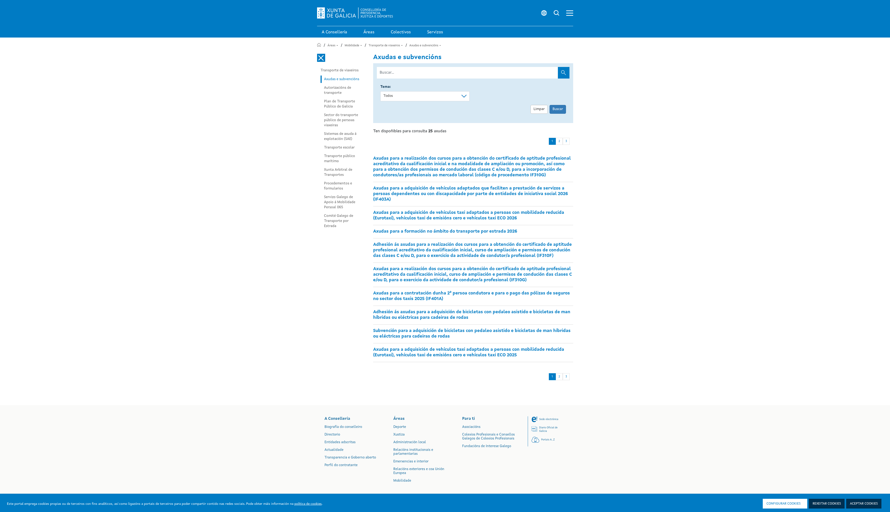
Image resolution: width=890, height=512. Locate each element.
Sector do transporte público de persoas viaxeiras (341, 120)
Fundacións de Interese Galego (486, 446)
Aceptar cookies (864, 503)
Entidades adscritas (340, 442)
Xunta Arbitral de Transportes (338, 172)
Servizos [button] (435, 32)
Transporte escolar (339, 147)
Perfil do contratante (341, 465)
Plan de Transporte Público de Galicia (339, 104)
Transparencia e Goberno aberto (350, 457)
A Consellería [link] (334, 32)
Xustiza (399, 434)
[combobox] (425, 96)
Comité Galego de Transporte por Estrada (338, 221)
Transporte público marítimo (339, 158)
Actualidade (333, 450)
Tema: (385, 87)
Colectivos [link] (401, 32)
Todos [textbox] (388, 96)
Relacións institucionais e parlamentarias (413, 452)
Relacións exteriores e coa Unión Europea (418, 471)
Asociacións (471, 427)
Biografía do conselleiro (343, 427)
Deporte (399, 427)
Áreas (331, 45)
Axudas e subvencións (424, 45)
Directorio (332, 434)
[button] (569, 13)
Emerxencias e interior (411, 461)
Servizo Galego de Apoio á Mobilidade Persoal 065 (339, 202)
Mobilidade (352, 45)
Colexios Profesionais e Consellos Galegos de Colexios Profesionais (488, 436)
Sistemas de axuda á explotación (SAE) (340, 136)
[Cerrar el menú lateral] (321, 58)
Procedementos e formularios (338, 186)
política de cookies (308, 504)
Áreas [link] (369, 32)
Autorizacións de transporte (337, 90)
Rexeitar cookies (827, 503)
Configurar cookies (783, 503)
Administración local (409, 442)
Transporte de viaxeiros (385, 45)
